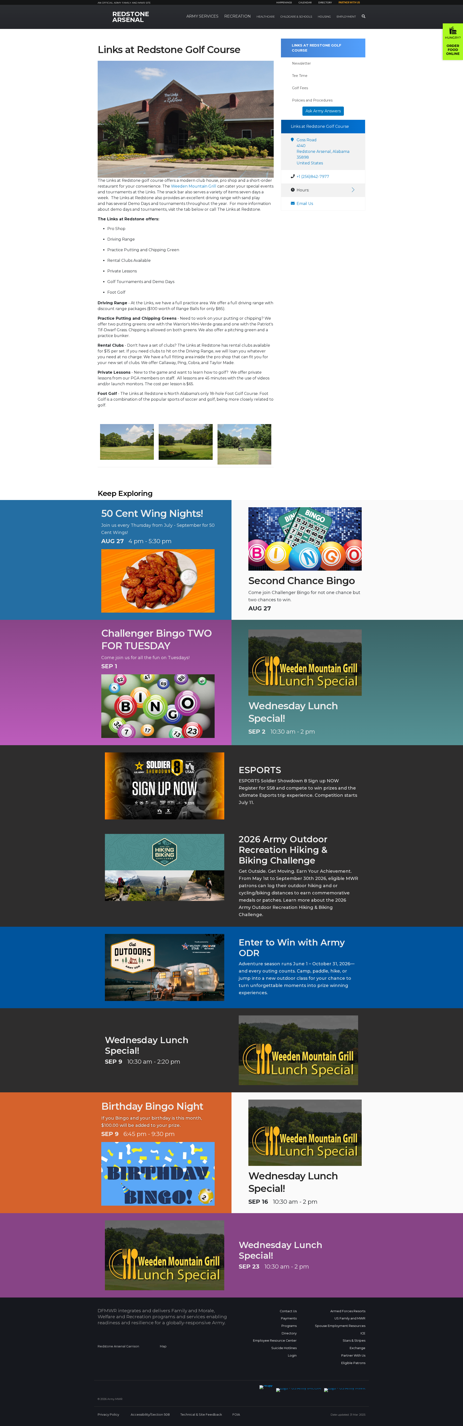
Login (292, 1355)
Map (163, 1346)
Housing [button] (324, 16)
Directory (325, 2)
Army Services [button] (202, 16)
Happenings (284, 2)
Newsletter (301, 63)
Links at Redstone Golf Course (316, 48)
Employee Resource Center (275, 1340)
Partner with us (349, 2)
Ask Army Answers (323, 111)
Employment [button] (346, 16)
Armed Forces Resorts (347, 1311)
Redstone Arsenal (130, 17)
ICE (363, 1333)
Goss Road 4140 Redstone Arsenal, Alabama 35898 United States (323, 151)
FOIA (236, 1414)
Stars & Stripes (354, 1340)
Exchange (357, 1348)
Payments (289, 1318)
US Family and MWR (349, 1318)
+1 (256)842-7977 (313, 176)
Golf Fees (300, 88)
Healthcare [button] (266, 16)
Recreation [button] (237, 16)
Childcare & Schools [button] (296, 16)
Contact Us (288, 1311)
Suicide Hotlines (284, 1348)
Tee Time (299, 76)
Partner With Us (353, 1355)
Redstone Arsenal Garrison (118, 1346)
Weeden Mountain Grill (193, 186)
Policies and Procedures (312, 100)
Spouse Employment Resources (340, 1326)
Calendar (305, 2)
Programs (289, 1326)
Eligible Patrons (353, 1363)
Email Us (305, 203)
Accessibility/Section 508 (150, 1414)
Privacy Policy (108, 1414)
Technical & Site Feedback (201, 1414)
